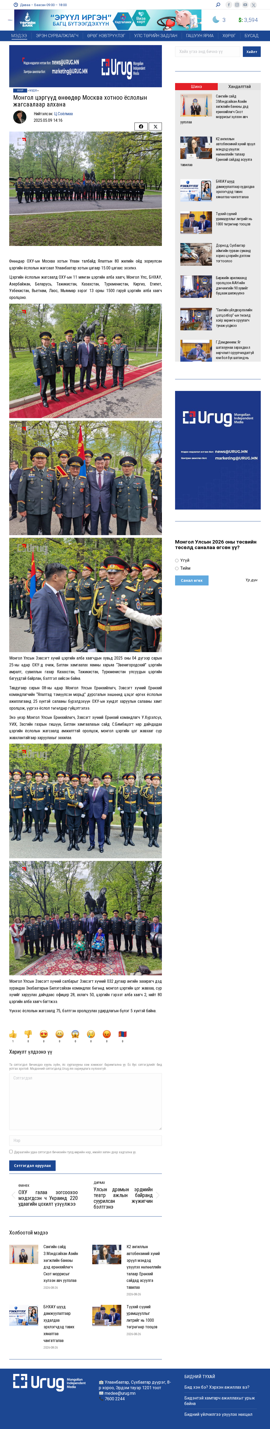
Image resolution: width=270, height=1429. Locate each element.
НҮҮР (20, 90)
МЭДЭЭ (33, 90)
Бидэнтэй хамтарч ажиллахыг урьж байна (219, 1401)
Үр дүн (251, 580)
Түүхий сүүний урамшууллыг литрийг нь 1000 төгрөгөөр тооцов (142, 1317)
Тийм (184, 568)
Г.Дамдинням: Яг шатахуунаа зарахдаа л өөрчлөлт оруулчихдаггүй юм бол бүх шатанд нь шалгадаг (235, 352)
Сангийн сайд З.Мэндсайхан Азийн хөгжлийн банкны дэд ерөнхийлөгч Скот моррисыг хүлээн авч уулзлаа (61, 1263)
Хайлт (252, 52)
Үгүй (184, 560)
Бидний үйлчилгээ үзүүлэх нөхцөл (218, 1414)
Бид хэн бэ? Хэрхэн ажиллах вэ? (216, 1387)
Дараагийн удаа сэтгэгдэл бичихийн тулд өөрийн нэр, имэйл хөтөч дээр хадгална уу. (75, 1152)
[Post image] (23, 1254)
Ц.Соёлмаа (63, 113)
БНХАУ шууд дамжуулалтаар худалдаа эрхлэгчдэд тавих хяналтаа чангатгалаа (59, 1323)
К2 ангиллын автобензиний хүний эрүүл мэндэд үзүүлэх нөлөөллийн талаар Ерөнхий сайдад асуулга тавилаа (144, 1267)
